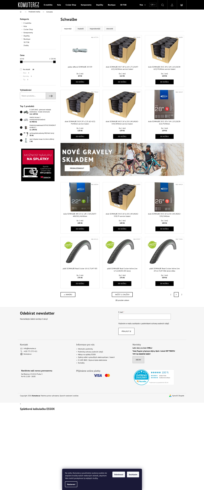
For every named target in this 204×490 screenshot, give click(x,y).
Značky (26, 45)
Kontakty (81, 363)
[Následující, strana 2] (176, 294)
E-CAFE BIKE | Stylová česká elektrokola (92, 360)
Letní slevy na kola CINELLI (142, 348)
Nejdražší (81, 29)
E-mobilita (27, 23)
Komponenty (28, 33)
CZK (152, 5)
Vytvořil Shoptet (178, 396)
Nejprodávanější (95, 29)
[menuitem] (48, 5)
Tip (25, 79)
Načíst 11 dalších (122, 294)
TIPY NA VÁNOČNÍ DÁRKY (142, 354)
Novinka (27, 76)
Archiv (138, 360)
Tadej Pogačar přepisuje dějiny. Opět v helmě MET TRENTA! (154, 351)
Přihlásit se (126, 331)
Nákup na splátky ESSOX (87, 354)
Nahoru (69, 294)
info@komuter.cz (30, 348)
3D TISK (26, 42)
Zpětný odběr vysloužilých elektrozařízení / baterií (96, 357)
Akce (26, 73)
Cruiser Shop (28, 29)
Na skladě (28, 69)
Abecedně (109, 29)
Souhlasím (133, 474)
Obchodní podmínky (85, 349)
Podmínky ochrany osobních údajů (90, 352)
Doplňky (27, 36)
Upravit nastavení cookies (69, 396)
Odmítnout (118, 474)
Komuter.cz (27, 354)
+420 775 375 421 (30, 351)
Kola (25, 26)
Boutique (27, 39)
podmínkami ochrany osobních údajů (155, 323)
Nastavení (71, 484)
